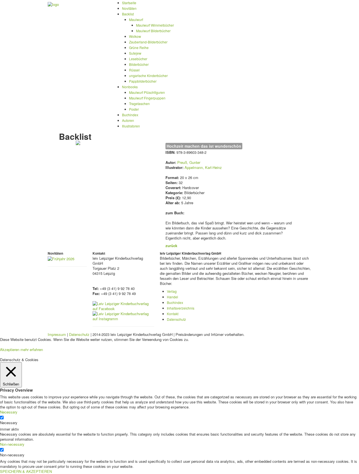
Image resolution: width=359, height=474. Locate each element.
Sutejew (135, 53)
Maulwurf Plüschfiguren (147, 92)
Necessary (8, 422)
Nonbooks (130, 86)
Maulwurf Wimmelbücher (155, 25)
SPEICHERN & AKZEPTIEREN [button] (26, 471)
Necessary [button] (8, 412)
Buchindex (130, 114)
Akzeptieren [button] (9, 349)
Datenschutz (176, 319)
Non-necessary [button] (12, 444)
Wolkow (135, 36)
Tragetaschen (139, 103)
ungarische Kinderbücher (148, 75)
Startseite (129, 2)
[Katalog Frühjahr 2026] (61, 258)
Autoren (128, 120)
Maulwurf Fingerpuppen (147, 98)
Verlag (172, 291)
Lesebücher (138, 58)
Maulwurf (136, 19)
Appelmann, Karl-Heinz (203, 167)
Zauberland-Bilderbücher (148, 42)
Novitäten (129, 8)
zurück (171, 245)
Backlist (128, 13)
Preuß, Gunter (188, 162)
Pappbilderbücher (143, 81)
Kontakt (172, 313)
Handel (172, 296)
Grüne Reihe (139, 47)
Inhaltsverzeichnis (180, 308)
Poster (134, 109)
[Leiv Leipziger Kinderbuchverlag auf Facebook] (123, 305)
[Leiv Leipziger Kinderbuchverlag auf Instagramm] (123, 315)
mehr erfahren (31, 349)
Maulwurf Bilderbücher (153, 30)
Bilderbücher (139, 64)
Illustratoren (131, 126)
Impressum (57, 334)
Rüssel (134, 70)
